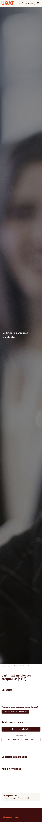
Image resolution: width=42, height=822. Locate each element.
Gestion (16, 666)
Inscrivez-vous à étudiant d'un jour (21, 739)
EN (19, 3)
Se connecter (30, 3)
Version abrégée (11, 798)
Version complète (24, 798)
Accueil (4, 666)
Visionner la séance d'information (15, 712)
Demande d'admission (21, 729)
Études (10, 666)
